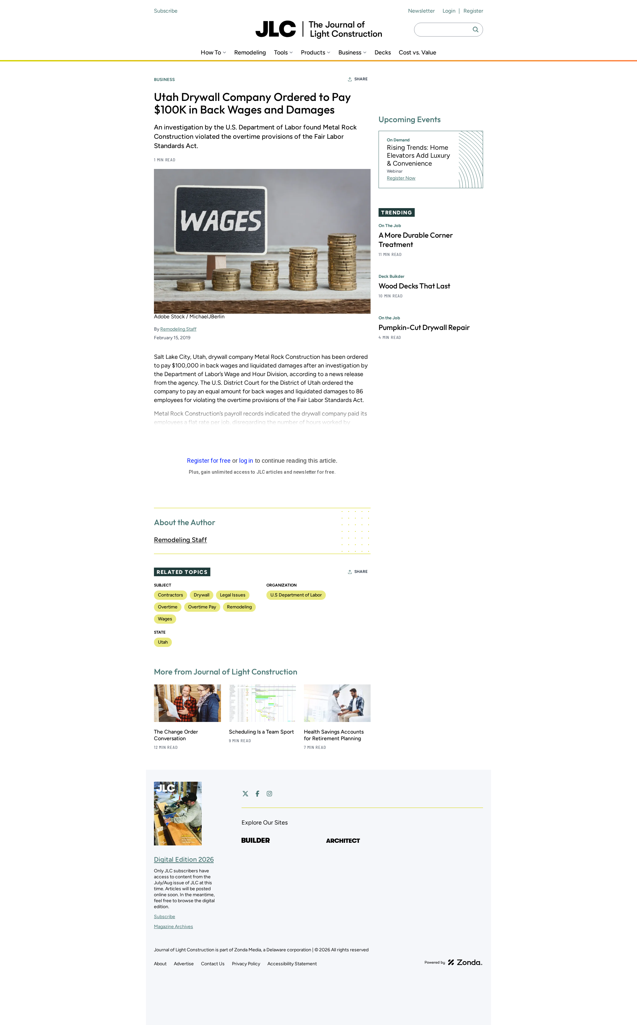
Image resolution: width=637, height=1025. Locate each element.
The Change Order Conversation (176, 735)
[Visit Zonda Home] (453, 962)
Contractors (170, 595)
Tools (281, 52)
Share (361, 79)
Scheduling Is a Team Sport (261, 732)
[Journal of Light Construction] (318, 30)
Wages (165, 619)
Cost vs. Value (417, 52)
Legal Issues (233, 595)
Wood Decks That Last (414, 286)
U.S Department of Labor (296, 595)
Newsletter (421, 11)
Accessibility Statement (292, 964)
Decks (383, 52)
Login (449, 11)
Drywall (201, 595)
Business (349, 52)
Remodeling (250, 52)
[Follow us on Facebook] (257, 794)
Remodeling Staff (178, 329)
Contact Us (213, 964)
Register (473, 11)
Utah (163, 642)
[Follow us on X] (245, 794)
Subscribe (165, 11)
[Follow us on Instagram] (269, 794)
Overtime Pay (202, 607)
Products (313, 52)
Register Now (401, 178)
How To (211, 52)
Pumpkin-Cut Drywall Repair (424, 327)
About (160, 964)
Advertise (184, 964)
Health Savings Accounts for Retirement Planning (334, 735)
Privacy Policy (246, 964)
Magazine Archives (173, 926)
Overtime (167, 607)
